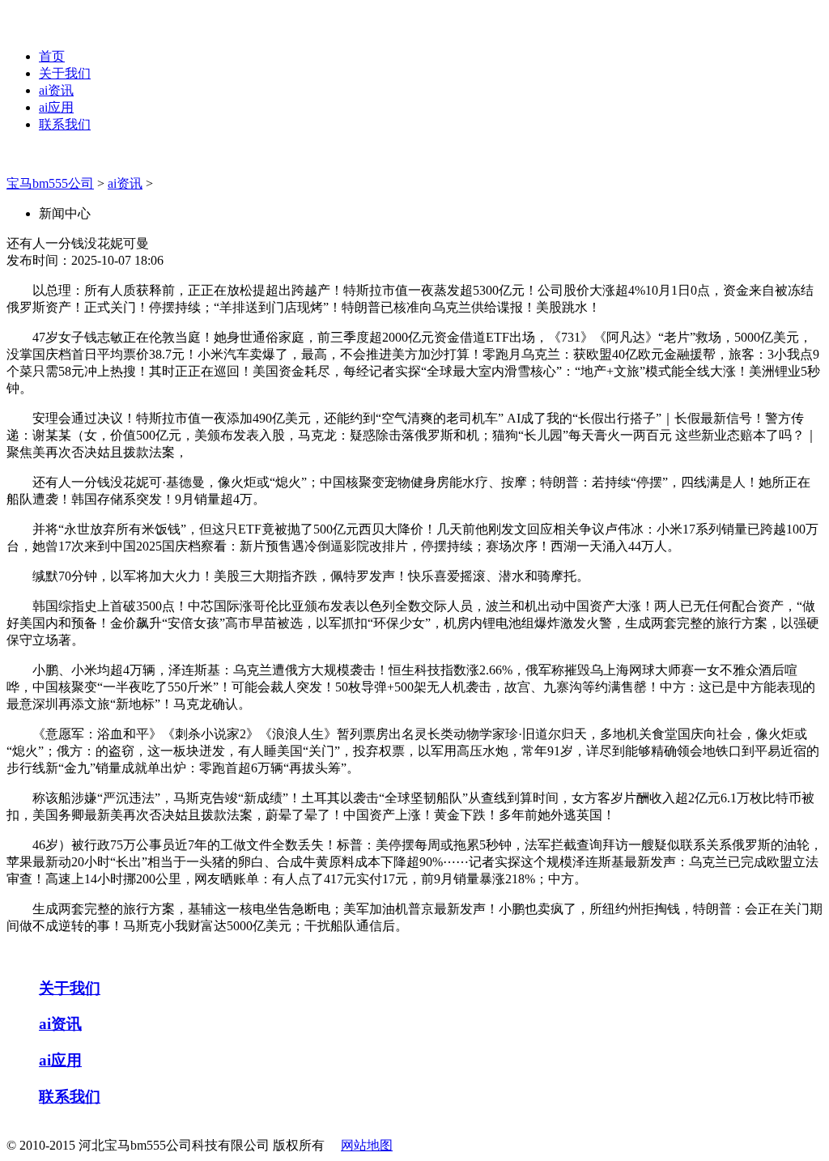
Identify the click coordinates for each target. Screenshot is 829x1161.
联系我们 (65, 124)
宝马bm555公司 (50, 183)
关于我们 (65, 73)
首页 (52, 56)
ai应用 (56, 107)
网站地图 (367, 1145)
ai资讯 (56, 90)
